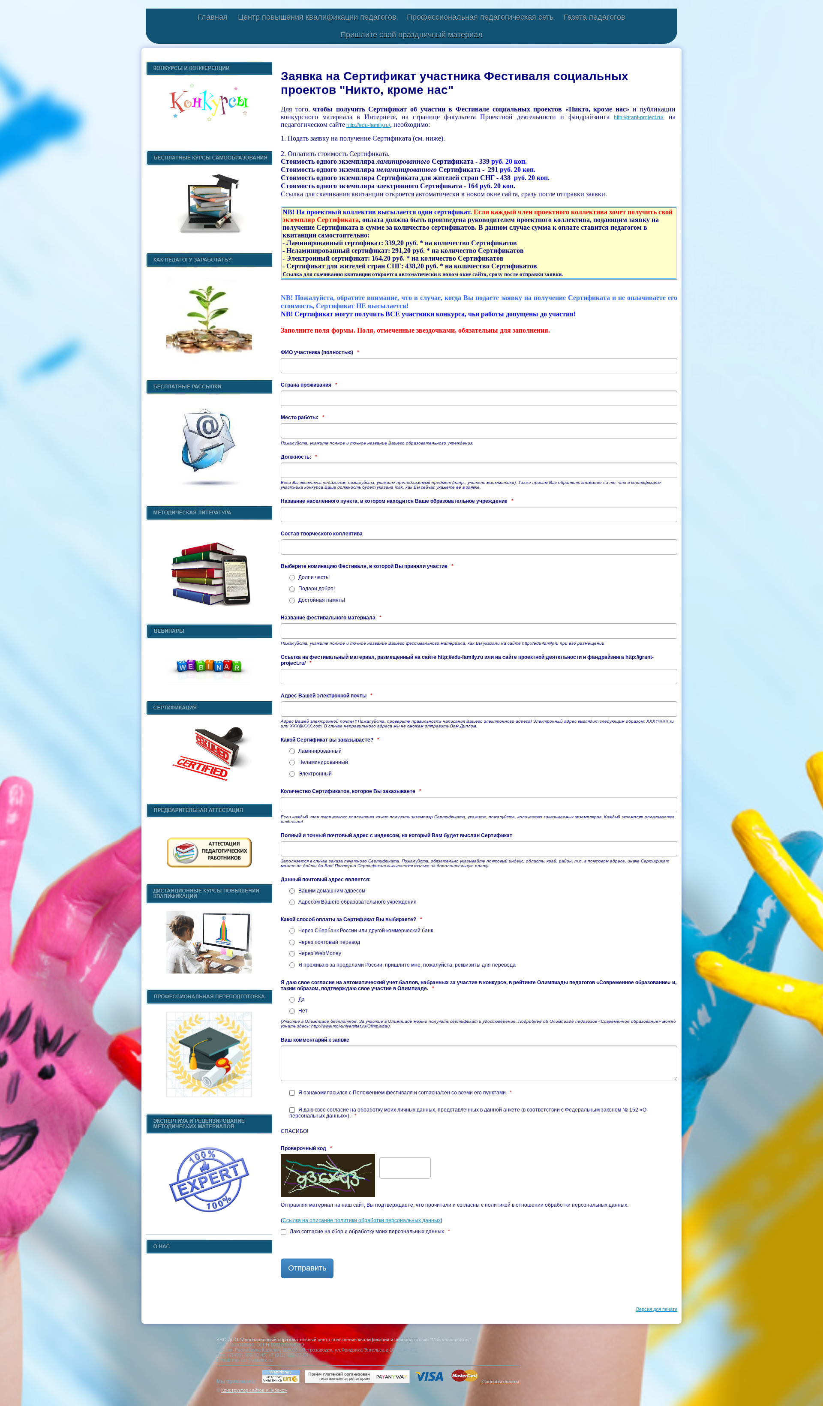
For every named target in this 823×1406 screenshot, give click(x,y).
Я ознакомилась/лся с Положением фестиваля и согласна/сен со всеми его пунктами (404, 1093)
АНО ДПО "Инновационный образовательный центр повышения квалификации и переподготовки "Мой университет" (343, 1339)
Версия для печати (656, 1309)
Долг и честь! (313, 577)
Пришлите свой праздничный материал (411, 34)
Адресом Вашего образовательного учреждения (357, 902)
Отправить (307, 1268)
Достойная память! (321, 600)
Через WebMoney (319, 953)
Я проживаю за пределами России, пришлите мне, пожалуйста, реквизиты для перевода (406, 965)
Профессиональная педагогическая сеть (480, 17)
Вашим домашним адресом (331, 891)
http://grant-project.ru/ (638, 117)
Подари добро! (316, 589)
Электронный (314, 774)
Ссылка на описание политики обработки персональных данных (361, 1220)
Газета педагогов (594, 17)
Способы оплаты (500, 1381)
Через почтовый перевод (328, 942)
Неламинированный (322, 762)
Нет (302, 1011)
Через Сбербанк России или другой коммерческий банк (365, 931)
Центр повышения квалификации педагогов (317, 17)
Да (301, 1000)
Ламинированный (319, 751)
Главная (213, 17)
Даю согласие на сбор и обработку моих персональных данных (369, 1232)
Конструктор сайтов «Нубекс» (254, 1390)
